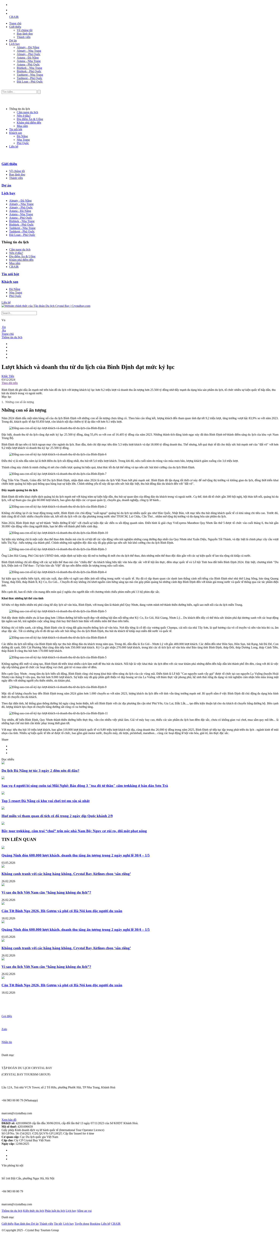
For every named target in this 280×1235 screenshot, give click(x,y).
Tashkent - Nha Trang (30, 74)
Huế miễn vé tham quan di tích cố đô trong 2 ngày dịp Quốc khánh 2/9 (57, 816)
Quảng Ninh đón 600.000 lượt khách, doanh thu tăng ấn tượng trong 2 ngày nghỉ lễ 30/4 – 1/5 (76, 855)
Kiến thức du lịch (33, 1210)
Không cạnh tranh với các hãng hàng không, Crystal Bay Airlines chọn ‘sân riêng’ (66, 874)
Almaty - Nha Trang (29, 50)
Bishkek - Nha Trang (29, 67)
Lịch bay (14, 44)
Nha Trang (23, 139)
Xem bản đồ (9, 1119)
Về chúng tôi (24, 30)
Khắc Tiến (8, 376)
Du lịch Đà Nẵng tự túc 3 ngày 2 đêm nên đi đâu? (40, 771)
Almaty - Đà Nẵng (28, 47)
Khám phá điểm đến (29, 122)
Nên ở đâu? (24, 115)
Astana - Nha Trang (29, 61)
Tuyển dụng (82, 1223)
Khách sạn (15, 132)
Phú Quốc (23, 143)
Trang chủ (15, 23)
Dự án (13, 40)
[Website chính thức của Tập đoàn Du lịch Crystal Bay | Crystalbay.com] (46, 305)
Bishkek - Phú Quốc (29, 71)
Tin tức (58, 1223)
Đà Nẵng (22, 136)
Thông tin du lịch (12, 337)
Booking (95, 1223)
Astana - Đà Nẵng (28, 57)
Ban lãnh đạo (25, 33)
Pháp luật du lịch (55, 1210)
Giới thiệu (15, 26)
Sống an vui (84, 1210)
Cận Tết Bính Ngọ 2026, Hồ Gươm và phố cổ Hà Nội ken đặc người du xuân (62, 911)
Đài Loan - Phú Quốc (30, 81)
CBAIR (14, 16)
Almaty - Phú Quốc (28, 54)
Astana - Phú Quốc (28, 64)
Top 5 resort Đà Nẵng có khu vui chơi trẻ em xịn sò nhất (46, 801)
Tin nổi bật (15, 129)
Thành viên (23, 37)
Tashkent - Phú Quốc (29, 78)
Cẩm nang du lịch (27, 112)
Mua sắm (22, 126)
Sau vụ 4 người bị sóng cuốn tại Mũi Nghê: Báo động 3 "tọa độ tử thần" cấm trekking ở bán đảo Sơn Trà (85, 786)
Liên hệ (13, 146)
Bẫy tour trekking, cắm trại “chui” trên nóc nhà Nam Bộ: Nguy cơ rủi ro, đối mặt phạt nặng (74, 831)
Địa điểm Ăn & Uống (30, 119)
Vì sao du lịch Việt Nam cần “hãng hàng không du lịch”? (46, 892)
